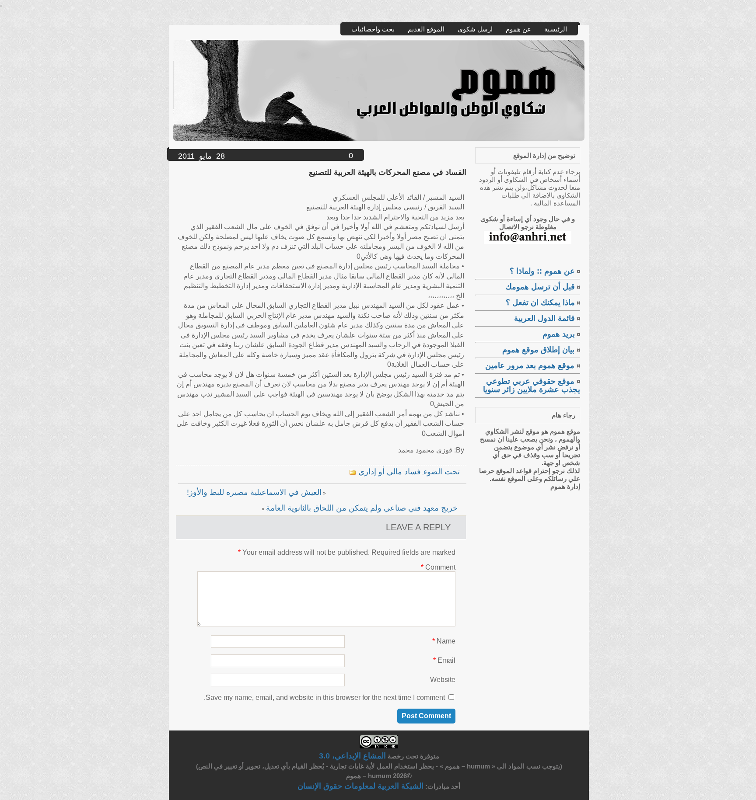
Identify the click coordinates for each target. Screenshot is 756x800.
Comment (438, 567)
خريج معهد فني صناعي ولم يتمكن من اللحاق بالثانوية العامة (362, 508)
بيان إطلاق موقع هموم (539, 349)
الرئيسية (555, 29)
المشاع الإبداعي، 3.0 (352, 755)
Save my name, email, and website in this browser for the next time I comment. (324, 697)
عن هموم (518, 29)
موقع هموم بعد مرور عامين (531, 365)
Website (442, 679)
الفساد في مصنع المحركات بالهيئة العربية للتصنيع (387, 172)
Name (443, 641)
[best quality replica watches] (1, 4)
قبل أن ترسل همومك (540, 286)
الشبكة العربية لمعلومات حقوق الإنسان (361, 786)
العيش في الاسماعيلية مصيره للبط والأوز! (254, 492)
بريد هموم (558, 334)
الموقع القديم (426, 29)
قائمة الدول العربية (544, 318)
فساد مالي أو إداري (389, 471)
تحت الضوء (442, 471)
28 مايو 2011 (201, 156)
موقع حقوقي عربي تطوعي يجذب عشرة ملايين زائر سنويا (531, 385)
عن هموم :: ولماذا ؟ (542, 271)
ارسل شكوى (475, 29)
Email (444, 660)
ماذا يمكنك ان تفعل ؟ (540, 302)
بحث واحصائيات (373, 29)
